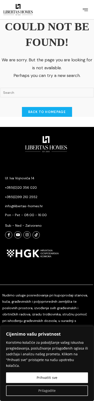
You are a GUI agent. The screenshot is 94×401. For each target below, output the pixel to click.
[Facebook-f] (8, 234)
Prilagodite (47, 390)
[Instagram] (27, 234)
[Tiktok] (36, 234)
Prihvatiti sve (47, 377)
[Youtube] (17, 234)
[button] (85, 9)
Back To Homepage (47, 112)
